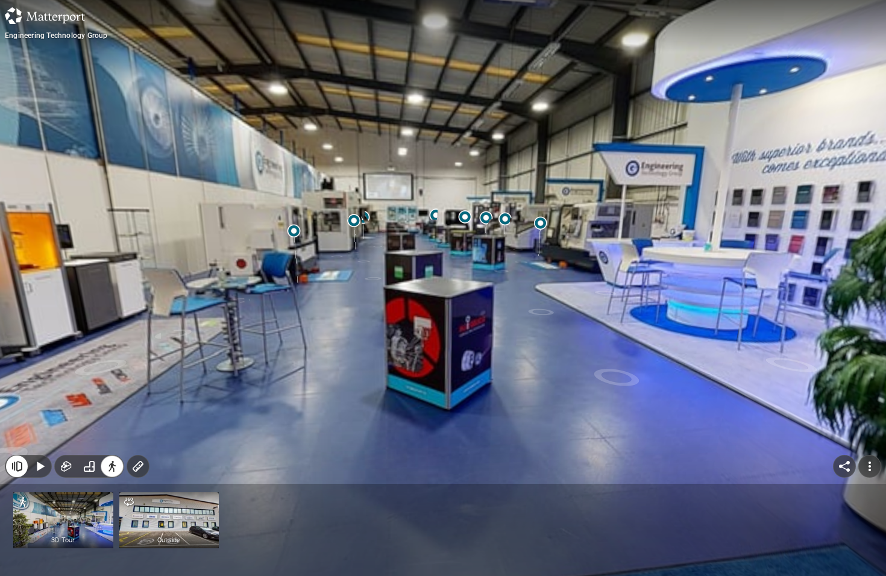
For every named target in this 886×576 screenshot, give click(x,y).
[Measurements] (138, 466)
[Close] (17, 466)
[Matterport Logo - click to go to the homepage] (44, 16)
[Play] (40, 466)
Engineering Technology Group (56, 35)
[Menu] (869, 466)
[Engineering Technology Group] (443, 288)
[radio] (66, 466)
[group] (89, 466)
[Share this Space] (844, 466)
